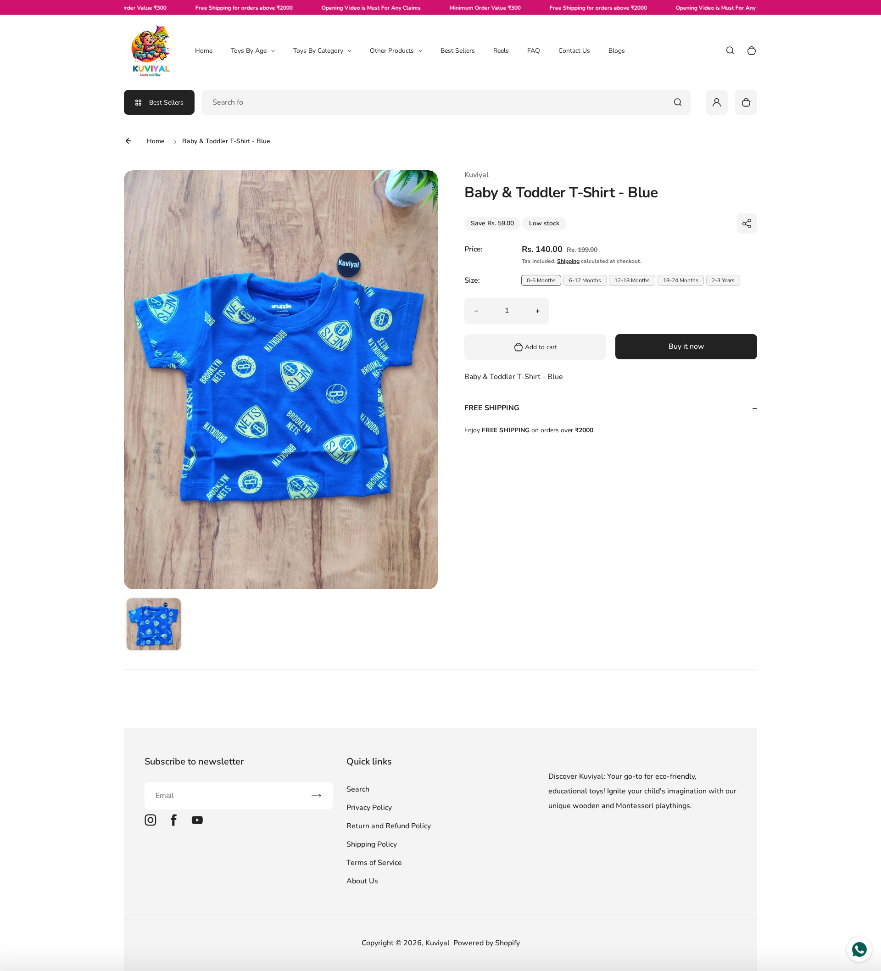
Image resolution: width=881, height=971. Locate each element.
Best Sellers (457, 50)
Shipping (568, 261)
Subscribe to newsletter (194, 761)
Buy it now (686, 347)
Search (357, 789)
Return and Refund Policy (388, 826)
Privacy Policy (369, 808)
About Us (362, 881)
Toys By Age (249, 50)
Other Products (392, 50)
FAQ (533, 50)
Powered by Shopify (486, 943)
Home (203, 50)
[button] (154, 625)
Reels (501, 50)
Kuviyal (437, 943)
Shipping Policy (371, 844)
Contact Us (574, 50)
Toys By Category (318, 50)
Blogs (616, 50)
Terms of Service (374, 863)
